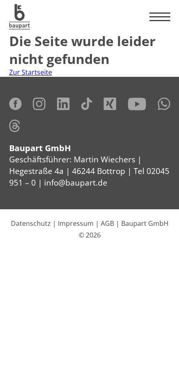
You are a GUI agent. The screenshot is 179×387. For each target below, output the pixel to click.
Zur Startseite (30, 72)
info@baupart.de (75, 182)
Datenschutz (31, 223)
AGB (107, 223)
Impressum (76, 223)
